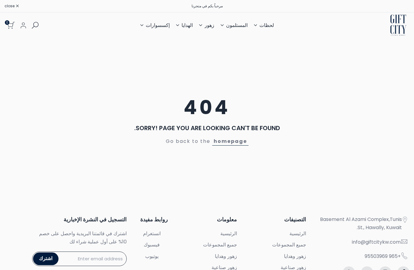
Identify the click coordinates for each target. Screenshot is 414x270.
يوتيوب (152, 256)
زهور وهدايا (295, 256)
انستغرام (152, 233)
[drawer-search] (35, 25)
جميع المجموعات (289, 244)
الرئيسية (297, 233)
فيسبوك (152, 244)
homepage (230, 141)
